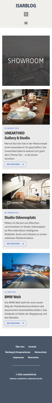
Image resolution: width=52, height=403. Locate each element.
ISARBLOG (26, 6)
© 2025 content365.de (26, 374)
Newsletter (33, 357)
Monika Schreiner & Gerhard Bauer (26, 379)
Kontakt (32, 346)
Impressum (18, 357)
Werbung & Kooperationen (18, 352)
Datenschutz (41, 352)
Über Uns (20, 346)
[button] (26, 14)
